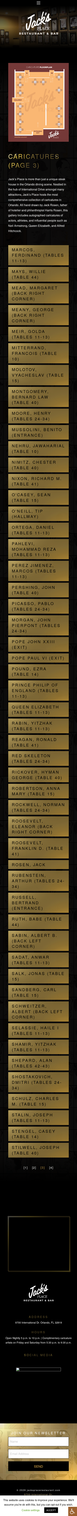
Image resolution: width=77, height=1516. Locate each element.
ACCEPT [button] (51, 1510)
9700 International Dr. (38, 1494)
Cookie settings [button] (31, 1510)
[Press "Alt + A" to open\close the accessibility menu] (72, 1511)
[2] (34, 1167)
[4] (51, 1167)
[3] (42, 1167)
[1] (26, 1167)
